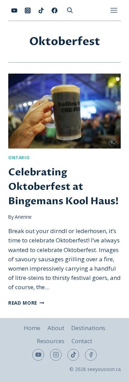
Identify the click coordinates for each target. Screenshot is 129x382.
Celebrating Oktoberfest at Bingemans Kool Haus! (63, 187)
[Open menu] (114, 10)
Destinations (88, 328)
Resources (50, 341)
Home (32, 328)
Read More (26, 302)
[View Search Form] (70, 10)
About (55, 328)
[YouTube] (14, 10)
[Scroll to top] (112, 371)
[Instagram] (27, 10)
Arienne (23, 217)
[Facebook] (54, 10)
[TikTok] (41, 10)
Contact (82, 341)
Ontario (19, 157)
